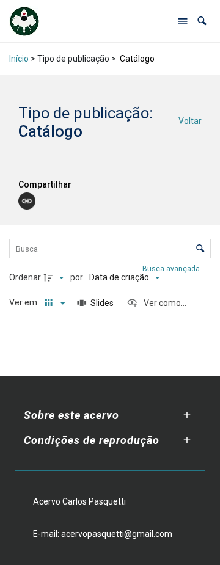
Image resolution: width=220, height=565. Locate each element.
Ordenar (25, 277)
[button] (202, 21)
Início (19, 59)
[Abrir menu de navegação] (183, 21)
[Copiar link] (26, 201)
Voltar (190, 121)
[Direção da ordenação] (55, 278)
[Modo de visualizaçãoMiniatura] (52, 303)
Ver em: (25, 302)
